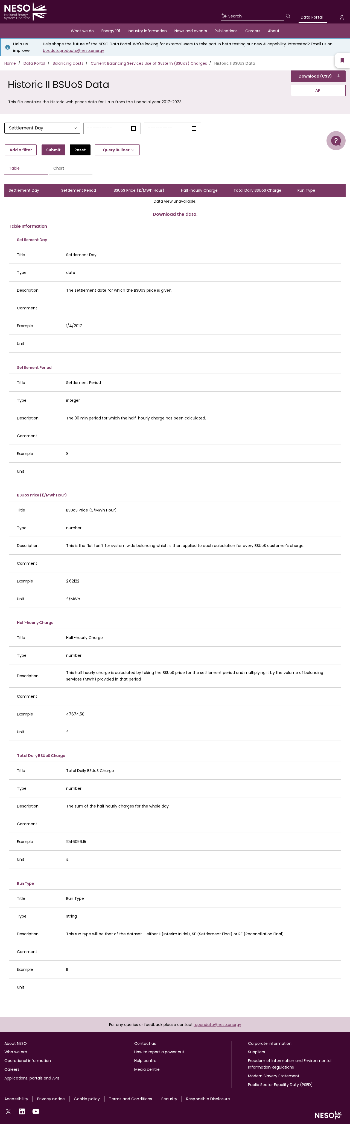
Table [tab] (14, 168)
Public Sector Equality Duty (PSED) (280, 1084)
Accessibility (16, 1099)
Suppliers (256, 1052)
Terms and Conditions (130, 1099)
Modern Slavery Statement (273, 1076)
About (273, 31)
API (318, 90)
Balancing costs (68, 63)
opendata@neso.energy (218, 1024)
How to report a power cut (159, 1052)
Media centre (147, 1069)
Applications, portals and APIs (32, 1078)
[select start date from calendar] (134, 128)
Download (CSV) (315, 76)
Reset (80, 150)
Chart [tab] (58, 168)
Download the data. (175, 214)
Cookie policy (87, 1099)
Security (169, 1099)
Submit (53, 150)
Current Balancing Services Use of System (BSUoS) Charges (149, 63)
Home (10, 63)
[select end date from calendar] (194, 128)
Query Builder (116, 150)
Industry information (147, 31)
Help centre (145, 1060)
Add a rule (21, 149)
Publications (226, 31)
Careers (252, 31)
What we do (82, 31)
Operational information (27, 1060)
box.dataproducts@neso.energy (73, 50)
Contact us (145, 1043)
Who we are (15, 1052)
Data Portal (312, 17)
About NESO (15, 1043)
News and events (190, 31)
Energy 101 (110, 31)
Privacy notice (51, 1099)
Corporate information (269, 1043)
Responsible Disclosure (208, 1099)
